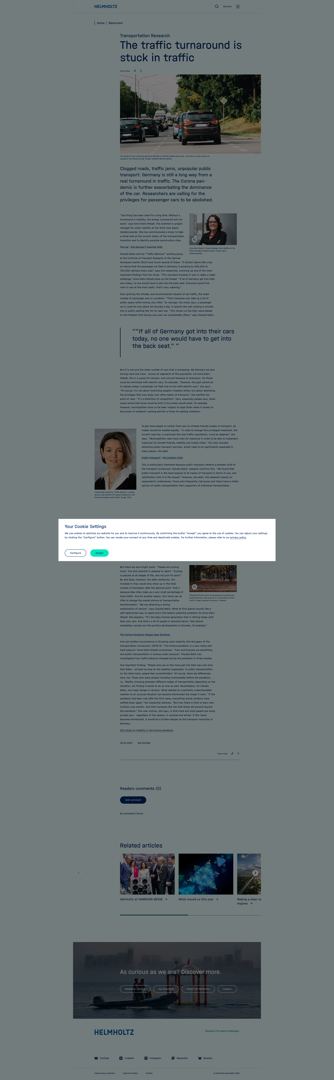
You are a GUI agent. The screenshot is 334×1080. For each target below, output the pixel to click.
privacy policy (238, 537)
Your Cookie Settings (85, 526)
